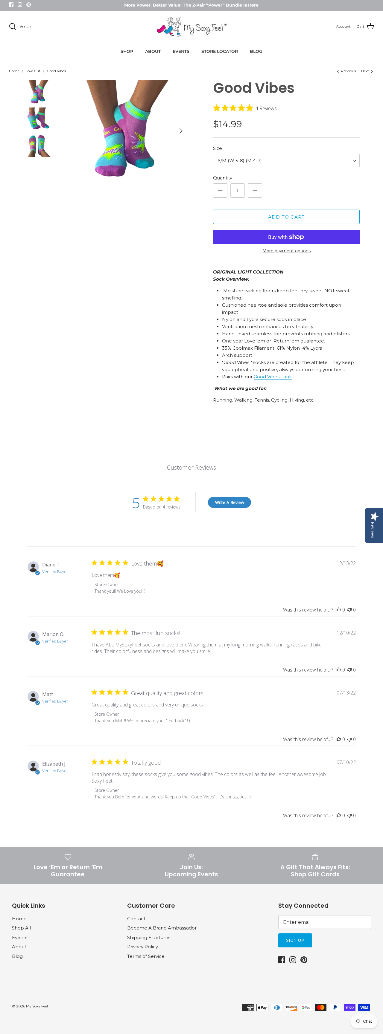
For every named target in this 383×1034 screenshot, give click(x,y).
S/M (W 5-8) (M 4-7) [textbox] (240, 160)
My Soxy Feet (37, 1006)
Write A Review (229, 502)
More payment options (286, 250)
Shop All (21, 928)
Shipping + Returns (148, 937)
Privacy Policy (142, 947)
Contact (136, 918)
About (19, 947)
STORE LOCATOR (219, 51)
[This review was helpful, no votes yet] (339, 609)
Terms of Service (146, 956)
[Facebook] (11, 4)
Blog (17, 956)
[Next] (181, 130)
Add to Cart (286, 217)
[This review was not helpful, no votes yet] (349, 609)
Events (19, 937)
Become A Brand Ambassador (162, 928)
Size (217, 148)
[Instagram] (20, 4)
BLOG (256, 51)
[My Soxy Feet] (191, 27)
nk (289, 377)
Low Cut (32, 71)
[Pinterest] (28, 4)
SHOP (127, 51)
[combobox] (286, 160)
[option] (126, 131)
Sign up (295, 940)
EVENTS (181, 51)
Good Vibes (56, 71)
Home (14, 71)
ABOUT (153, 51)
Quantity (222, 178)
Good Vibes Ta (270, 377)
